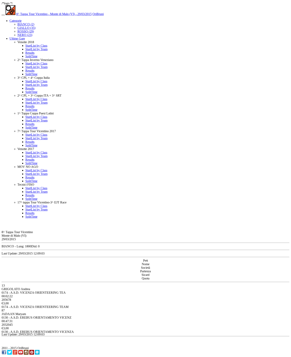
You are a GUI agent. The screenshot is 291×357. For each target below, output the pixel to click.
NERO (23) (24, 35)
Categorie (16, 20)
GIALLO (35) (26, 27)
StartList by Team (36, 49)
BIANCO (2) (25, 24)
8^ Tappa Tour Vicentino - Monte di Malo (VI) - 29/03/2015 (54, 14)
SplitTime (31, 56)
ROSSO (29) (25, 31)
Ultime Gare (17, 38)
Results (29, 52)
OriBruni (98, 14)
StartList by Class (36, 45)
